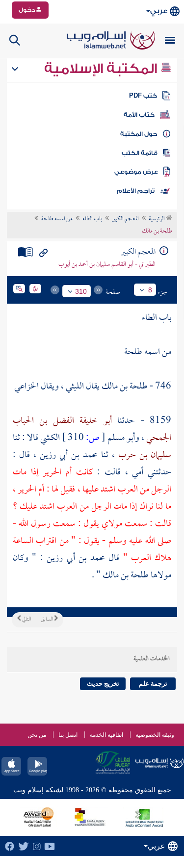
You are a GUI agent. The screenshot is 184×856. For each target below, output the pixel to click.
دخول (27, 9)
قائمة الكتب (140, 153)
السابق (47, 619)
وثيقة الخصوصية (154, 734)
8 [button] (150, 290)
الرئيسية (157, 219)
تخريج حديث (103, 683)
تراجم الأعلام (136, 190)
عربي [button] (158, 11)
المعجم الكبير (125, 219)
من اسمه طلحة (57, 219)
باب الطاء (92, 219)
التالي (26, 619)
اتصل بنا (68, 734)
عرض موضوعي (136, 171)
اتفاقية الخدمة (106, 734)
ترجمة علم (153, 683)
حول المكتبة (138, 133)
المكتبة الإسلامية (102, 69)
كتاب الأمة (139, 114)
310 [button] (81, 291)
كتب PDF (143, 95)
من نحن (36, 734)
